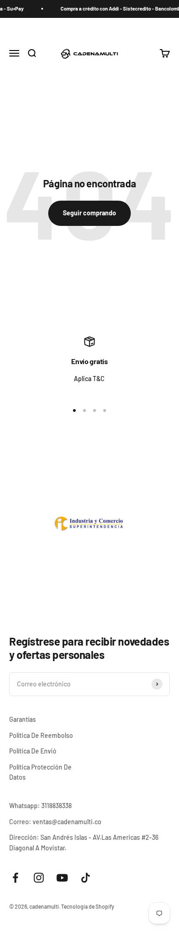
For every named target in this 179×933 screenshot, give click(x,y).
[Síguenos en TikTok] (85, 877)
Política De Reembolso (41, 735)
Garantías (22, 719)
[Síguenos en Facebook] (15, 877)
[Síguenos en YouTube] (62, 877)
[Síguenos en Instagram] (39, 877)
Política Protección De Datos (40, 772)
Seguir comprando (89, 213)
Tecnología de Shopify (87, 906)
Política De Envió (32, 751)
